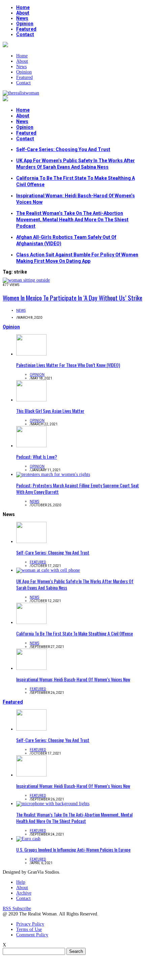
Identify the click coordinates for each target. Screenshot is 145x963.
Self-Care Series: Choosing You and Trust (63, 149)
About (22, 13)
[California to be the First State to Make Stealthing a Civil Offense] (31, 622)
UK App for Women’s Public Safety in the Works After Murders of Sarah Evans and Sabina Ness (75, 584)
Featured (26, 29)
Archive (23, 893)
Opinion (24, 23)
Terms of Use (29, 929)
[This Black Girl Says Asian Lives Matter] (31, 399)
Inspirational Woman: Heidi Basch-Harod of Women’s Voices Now (73, 679)
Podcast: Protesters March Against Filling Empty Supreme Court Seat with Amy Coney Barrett (77, 488)
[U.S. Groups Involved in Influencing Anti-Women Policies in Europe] (28, 838)
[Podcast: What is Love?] (31, 445)
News (22, 18)
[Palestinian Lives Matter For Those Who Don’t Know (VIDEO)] (31, 354)
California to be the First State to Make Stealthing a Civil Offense (74, 633)
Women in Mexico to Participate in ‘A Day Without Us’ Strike (72, 297)
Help (20, 882)
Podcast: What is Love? (36, 456)
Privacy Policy (30, 924)
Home (23, 7)
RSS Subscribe (17, 908)
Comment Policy (32, 934)
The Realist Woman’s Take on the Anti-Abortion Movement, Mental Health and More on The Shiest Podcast (72, 219)
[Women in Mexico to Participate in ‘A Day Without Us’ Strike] (26, 280)
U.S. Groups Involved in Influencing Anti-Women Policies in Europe (73, 849)
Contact (25, 34)
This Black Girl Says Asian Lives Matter (50, 410)
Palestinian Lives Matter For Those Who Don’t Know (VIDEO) (68, 364)
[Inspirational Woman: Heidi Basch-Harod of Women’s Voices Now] (31, 668)
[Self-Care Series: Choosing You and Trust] (31, 541)
